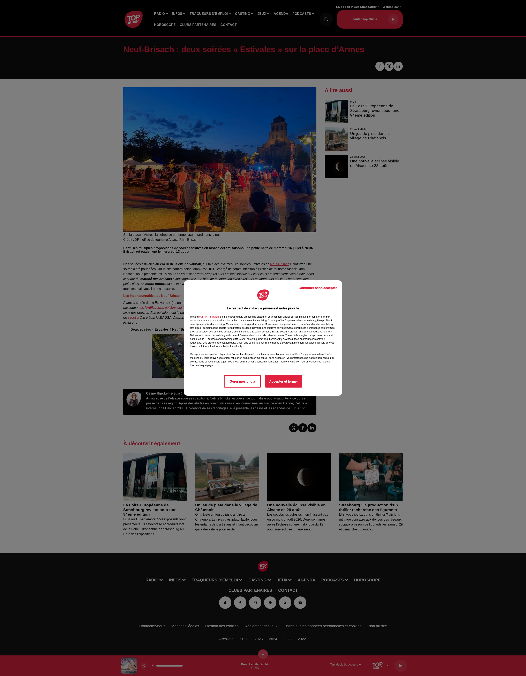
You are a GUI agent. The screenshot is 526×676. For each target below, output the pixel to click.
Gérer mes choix (242, 381)
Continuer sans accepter (318, 287)
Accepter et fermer (283, 381)
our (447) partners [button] (209, 316)
